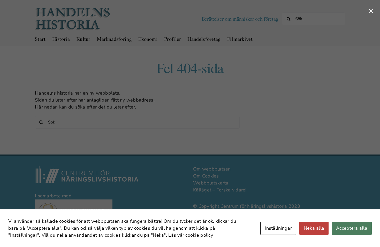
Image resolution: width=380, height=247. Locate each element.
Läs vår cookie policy (190, 235)
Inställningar (278, 228)
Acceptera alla (351, 228)
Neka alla (314, 228)
